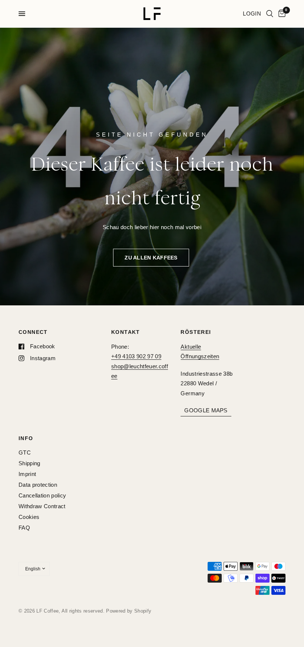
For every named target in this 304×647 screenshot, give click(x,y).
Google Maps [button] (205, 410)
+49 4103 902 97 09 (136, 356)
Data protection (38, 485)
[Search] (270, 13)
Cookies (29, 517)
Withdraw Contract (42, 506)
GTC (25, 452)
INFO (26, 438)
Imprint (27, 474)
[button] (151, 257)
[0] (280, 13)
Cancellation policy (42, 495)
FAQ (24, 527)
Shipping (29, 463)
